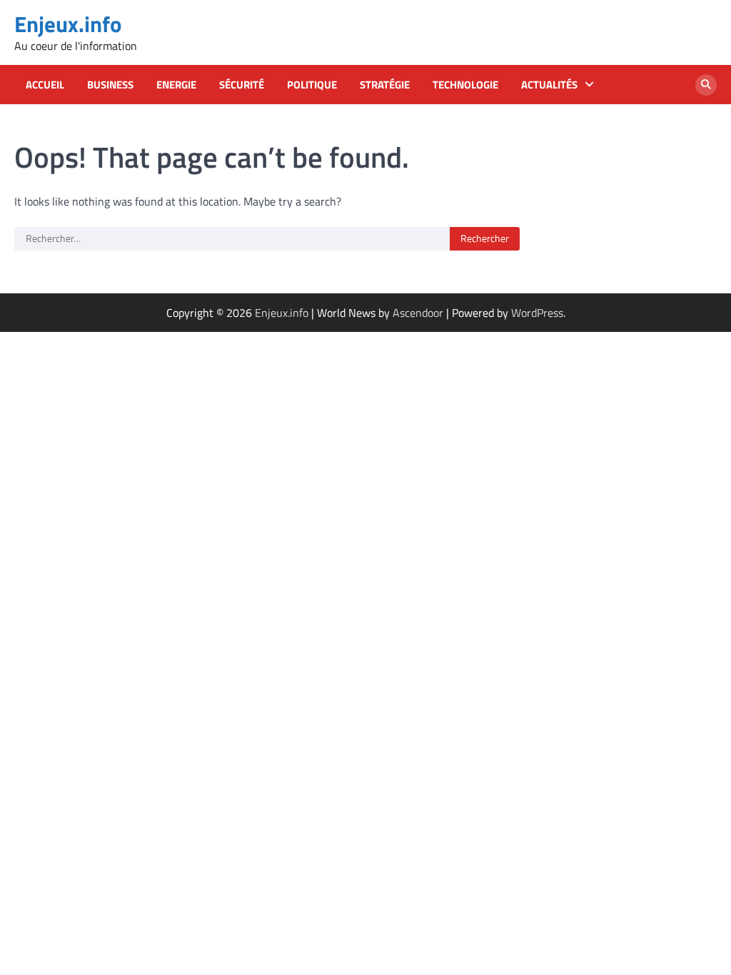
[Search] (706, 85)
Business (110, 85)
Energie (176, 85)
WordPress (537, 312)
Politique (312, 85)
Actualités (549, 85)
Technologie (465, 85)
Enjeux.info (67, 24)
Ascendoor (418, 312)
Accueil (45, 85)
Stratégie (385, 85)
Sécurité (241, 85)
